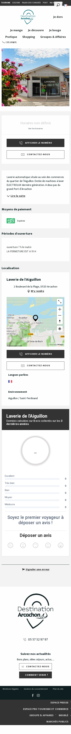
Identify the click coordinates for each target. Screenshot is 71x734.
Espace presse (59, 702)
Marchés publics (57, 721)
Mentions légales (11, 689)
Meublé (63, 715)
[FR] (65, 5)
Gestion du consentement (36, 689)
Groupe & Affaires (41, 715)
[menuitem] (28, 17)
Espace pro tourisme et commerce (45, 709)
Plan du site (58, 689)
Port (45, 2)
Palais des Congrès (31, 2)
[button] (58, 4)
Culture (16, 2)
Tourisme (5, 2)
